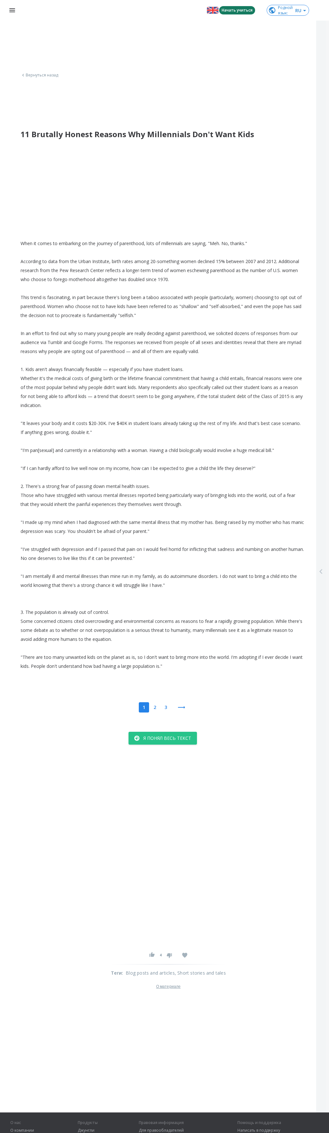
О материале (168, 986)
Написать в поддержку (258, 1130)
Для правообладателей (161, 1130)
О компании (22, 1130)
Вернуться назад (42, 75)
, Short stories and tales (200, 973)
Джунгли (86, 1130)
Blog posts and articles (150, 973)
